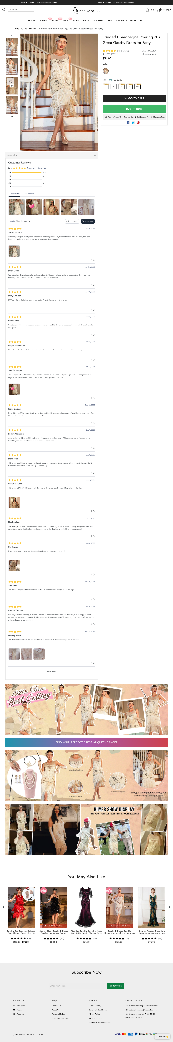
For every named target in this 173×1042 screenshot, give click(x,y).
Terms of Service (95, 1018)
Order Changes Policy (60, 1018)
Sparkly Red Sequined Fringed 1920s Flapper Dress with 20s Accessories (21, 933)
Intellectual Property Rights (100, 1022)
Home (16, 28)
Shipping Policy (95, 1006)
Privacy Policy (94, 1014)
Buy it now (134, 108)
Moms (55, 20)
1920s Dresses (28, 28)
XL (130, 86)
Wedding (98, 20)
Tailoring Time (113, 117)
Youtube (20, 1010)
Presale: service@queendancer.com (143, 1006)
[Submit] (4, 8)
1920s (66, 20)
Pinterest (20, 1014)
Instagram (20, 1006)
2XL (137, 86)
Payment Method (58, 1014)
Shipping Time (144, 117)
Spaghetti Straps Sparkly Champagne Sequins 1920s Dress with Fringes (119, 933)
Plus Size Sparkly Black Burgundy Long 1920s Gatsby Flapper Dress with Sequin (86, 933)
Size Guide (117, 80)
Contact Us (56, 1006)
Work (76, 20)
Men (110, 20)
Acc (142, 20)
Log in (153, 10)
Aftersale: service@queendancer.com (144, 1010)
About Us (55, 1010)
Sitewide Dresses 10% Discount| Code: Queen (38, 2)
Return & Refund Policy (98, 1010)
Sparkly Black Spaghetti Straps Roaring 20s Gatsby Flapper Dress (53, 933)
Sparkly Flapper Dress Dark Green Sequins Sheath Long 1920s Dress (152, 933)
